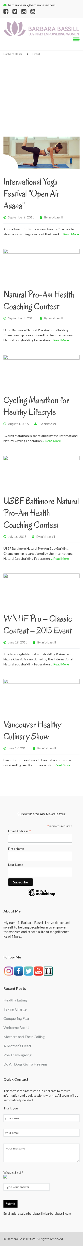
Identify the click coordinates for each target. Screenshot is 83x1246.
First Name (16, 848)
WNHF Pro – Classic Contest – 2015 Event (37, 624)
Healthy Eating (15, 1000)
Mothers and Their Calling (24, 1036)
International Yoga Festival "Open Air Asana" (31, 193)
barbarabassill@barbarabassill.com (32, 5)
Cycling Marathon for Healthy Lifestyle (36, 406)
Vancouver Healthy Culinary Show (32, 730)
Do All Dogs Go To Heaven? (25, 1064)
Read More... (12, 936)
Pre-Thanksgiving (17, 1055)
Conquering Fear (16, 1018)
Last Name (15, 865)
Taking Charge (15, 1009)
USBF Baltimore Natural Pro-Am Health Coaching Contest (41, 513)
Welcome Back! (16, 1027)
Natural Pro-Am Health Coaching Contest (38, 300)
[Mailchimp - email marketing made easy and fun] (41, 896)
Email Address (19, 831)
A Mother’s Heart (17, 1046)
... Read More (69, 234)
